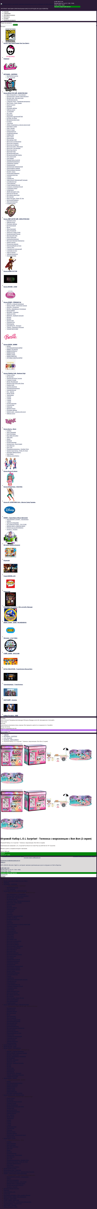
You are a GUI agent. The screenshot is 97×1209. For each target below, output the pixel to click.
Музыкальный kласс (13, 153)
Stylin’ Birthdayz (11, 434)
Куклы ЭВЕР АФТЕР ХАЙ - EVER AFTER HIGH (16, 1004)
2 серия (9, 400)
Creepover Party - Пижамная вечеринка (18, 101)
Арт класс (9, 113)
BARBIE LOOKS (11, 354)
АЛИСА (9, 521)
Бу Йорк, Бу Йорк (12, 118)
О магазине (7, 13)
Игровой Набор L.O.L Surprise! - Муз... (84, 856)
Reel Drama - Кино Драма (14, 103)
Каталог (3, 876)
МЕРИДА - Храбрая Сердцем (15, 315)
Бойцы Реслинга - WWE (10, 1207)
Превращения (11, 165)
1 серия (9, 402)
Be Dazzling (10, 377)
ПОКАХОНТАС (11, 322)
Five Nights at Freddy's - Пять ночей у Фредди (17, 1195)
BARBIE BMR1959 (12, 356)
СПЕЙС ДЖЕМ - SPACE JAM (11, 1200)
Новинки (6, 882)
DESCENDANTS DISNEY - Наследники (17, 519)
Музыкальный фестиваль (14, 155)
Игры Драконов (11, 237)
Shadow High (10, 385)
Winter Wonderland (12, 382)
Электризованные (12, 202)
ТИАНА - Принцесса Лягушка (15, 327)
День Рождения (11, 230)
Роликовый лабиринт (13, 173)
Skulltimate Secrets (12, 100)
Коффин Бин (10, 135)
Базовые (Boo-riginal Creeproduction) (18, 96)
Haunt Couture (11, 105)
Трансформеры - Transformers (13, 1203)
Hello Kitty (10, 437)
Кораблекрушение (12, 133)
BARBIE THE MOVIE (12, 349)
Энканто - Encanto (12, 529)
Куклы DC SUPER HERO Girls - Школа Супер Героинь (19, 1172)
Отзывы (6, 18)
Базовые (9, 106)
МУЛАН (9, 319)
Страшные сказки (12, 188)
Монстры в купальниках (14, 141)
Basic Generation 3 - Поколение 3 (16, 95)
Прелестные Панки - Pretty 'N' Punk (17, 451)
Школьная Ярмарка (12, 200)
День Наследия (11, 229)
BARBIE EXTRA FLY (12, 351)
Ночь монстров (11, 156)
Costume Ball (10, 405)
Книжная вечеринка (13, 239)
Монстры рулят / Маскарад (15, 146)
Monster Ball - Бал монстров (15, 98)
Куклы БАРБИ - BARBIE (10, 1078)
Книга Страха (11, 130)
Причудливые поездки (13, 170)
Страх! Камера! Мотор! (13, 185)
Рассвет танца (11, 172)
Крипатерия (10, 138)
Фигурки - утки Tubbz (10, 1198)
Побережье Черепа (12, 163)
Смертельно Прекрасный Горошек (17, 180)
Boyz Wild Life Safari (12, 436)
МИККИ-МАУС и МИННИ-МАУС (16, 526)
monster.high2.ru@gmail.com (32, 857)
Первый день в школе (13, 160)
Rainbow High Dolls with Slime (15, 383)
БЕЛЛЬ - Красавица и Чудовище (16, 309)
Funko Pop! (7, 1193)
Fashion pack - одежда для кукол (16, 412)
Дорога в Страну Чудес (13, 232)
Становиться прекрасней (14, 249)
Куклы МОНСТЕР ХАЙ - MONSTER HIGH (15, 891)
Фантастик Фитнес (12, 193)
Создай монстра (11, 182)
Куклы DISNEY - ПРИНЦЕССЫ (12, 1048)
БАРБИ (9, 346)
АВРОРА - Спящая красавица (15, 304)
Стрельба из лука (12, 251)
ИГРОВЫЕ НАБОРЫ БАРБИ (14, 358)
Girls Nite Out (10, 446)
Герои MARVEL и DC (9, 1192)
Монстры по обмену (13, 145)
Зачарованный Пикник (13, 234)
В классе (9, 121)
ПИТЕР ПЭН (10, 320)
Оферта (3, 862)
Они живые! (10, 158)
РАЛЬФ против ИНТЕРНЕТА (15, 528)
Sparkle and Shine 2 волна (14, 378)
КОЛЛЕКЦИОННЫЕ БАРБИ (14, 348)
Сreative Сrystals (11, 380)
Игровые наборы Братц (14, 452)
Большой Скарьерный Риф (15, 116)
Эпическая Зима (11, 256)
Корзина (3, 875)
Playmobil (6, 1190)
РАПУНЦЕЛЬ (10, 324)
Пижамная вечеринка (13, 161)
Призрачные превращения (15, 167)
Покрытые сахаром (12, 244)
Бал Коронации (11, 225)
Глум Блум (10, 123)
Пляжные (9, 407)
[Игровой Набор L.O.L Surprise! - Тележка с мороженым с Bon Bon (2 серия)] (12, 766)
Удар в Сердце (11, 252)
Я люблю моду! (11, 203)
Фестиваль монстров (13, 195)
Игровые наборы (12, 108)
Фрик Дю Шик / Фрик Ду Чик (15, 198)
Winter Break (10, 393)
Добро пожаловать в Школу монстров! (18, 125)
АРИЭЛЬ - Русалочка (13, 307)
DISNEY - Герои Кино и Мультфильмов (15, 1173)
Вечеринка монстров (13, 120)
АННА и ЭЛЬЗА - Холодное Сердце (17, 305)
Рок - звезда (10, 392)
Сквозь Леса (10, 247)
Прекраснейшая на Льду (14, 246)
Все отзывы (4, 732)
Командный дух (11, 131)
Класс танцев (11, 128)
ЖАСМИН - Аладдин (12, 312)
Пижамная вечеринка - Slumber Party (18, 449)
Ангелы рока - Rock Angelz (14, 444)
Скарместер (10, 178)
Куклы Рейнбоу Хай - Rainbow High (14, 1095)
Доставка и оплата (9, 15)
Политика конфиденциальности (10, 860)
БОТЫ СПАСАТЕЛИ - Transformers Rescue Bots (17, 1202)
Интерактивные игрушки (11, 1188)
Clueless (9, 431)
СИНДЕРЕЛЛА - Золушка (14, 325)
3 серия (9, 398)
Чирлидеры (10, 395)
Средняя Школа (11, 390)
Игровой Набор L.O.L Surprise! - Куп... (13, 856)
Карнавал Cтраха (12, 126)
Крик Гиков (10, 136)
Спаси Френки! (11, 183)
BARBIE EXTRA (11, 353)
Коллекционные (11, 403)
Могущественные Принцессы (15, 241)
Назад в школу (11, 242)
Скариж (9, 177)
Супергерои (10, 190)
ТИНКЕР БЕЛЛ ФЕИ (12, 329)
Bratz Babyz (10, 454)
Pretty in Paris (11, 375)
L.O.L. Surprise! (11, 77)
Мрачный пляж (11, 151)
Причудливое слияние (13, 168)
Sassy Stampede (11, 432)
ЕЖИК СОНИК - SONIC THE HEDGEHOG (15, 1197)
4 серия (9, 397)
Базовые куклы (11, 220)
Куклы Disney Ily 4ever (10, 1168)
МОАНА (9, 317)
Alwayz (9, 439)
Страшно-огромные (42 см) (15, 187)
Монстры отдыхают (13, 143)
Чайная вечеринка (12, 254)
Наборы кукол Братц (13, 456)
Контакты (7, 17)
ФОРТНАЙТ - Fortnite (10, 1205)
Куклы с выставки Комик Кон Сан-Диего (16, 881)
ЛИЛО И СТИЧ (11, 314)
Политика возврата (10, 20)
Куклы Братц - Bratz (9, 1138)
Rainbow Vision (11, 408)
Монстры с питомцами (13, 148)
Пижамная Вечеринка (13, 388)
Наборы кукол (11, 110)
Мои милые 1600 (12, 140)
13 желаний (10, 111)
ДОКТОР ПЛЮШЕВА (13, 523)
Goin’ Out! (9, 447)
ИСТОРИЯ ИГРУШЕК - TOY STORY (17, 524)
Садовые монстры (12, 175)
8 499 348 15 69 (58, 2)
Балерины (10, 115)
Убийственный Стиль (13, 192)
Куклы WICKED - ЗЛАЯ (10, 1046)
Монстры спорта (12, 150)
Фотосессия (10, 197)
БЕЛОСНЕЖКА (11, 310)
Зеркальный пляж (12, 236)
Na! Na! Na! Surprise (12, 76)
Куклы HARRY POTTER (10, 1045)
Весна (8, 227)
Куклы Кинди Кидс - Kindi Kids (12, 1170)
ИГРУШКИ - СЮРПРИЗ (10, 884)
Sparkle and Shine (12, 387)
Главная (6, 12)
